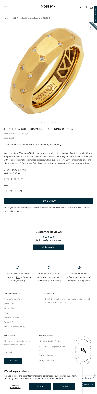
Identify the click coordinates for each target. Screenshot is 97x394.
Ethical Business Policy (14, 326)
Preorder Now (48, 201)
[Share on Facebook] (11, 179)
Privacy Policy (10, 308)
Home (6, 18)
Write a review (48, 247)
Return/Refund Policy (13, 299)
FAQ (6, 313)
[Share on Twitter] (15, 179)
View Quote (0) (95, 14)
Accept (40, 386)
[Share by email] (22, 179)
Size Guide (9, 303)
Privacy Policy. (56, 378)
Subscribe (13, 360)
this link (50, 302)
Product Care (10, 322)
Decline (64, 386)
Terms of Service (11, 317)
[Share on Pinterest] (19, 179)
